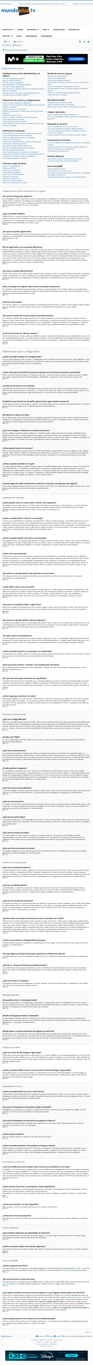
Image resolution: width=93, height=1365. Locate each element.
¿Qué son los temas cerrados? (12, 180)
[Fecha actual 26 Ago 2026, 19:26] (89, 50)
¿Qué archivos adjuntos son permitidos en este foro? (64, 159)
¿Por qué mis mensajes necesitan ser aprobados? (18, 156)
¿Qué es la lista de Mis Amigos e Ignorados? (62, 115)
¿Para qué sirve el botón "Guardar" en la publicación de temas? (23, 154)
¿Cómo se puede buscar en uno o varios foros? (63, 126)
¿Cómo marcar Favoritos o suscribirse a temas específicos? (67, 147)
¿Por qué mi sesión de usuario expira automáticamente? (21, 93)
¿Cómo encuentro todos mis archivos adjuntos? (63, 161)
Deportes (31, 29)
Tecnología (59, 29)
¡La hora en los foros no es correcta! (14, 109)
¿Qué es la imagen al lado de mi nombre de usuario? (19, 117)
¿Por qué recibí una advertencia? (13, 150)
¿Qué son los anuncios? (10, 176)
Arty (42, 1342)
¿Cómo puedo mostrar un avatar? (13, 119)
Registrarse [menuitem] (89, 42)
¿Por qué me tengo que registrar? (13, 78)
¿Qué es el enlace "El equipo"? (57, 95)
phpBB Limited (80, 1268)
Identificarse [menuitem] (84, 42)
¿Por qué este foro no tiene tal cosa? (59, 171)
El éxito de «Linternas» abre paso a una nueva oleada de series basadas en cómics (33, 4)
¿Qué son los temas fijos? (11, 178)
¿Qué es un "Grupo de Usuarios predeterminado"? (63, 93)
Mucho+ (6, 36)
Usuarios (19, 42)
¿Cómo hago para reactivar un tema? (14, 158)
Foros (8, 42)
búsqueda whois (74, 1297)
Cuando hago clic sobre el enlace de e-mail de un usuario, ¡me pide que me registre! (22, 124)
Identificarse (8, 45)
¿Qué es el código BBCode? (11, 166)
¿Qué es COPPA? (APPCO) (11, 80)
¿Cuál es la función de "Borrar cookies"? (15, 95)
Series (20, 29)
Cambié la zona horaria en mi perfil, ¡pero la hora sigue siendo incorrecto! (22, 112)
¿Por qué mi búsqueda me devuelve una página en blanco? (66, 131)
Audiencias (73, 29)
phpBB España (53, 1344)
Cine (44, 29)
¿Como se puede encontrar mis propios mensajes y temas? (67, 135)
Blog (19, 36)
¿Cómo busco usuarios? (55, 133)
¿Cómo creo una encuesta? (11, 140)
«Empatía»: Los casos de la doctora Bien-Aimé (77, 4)
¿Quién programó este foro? (56, 169)
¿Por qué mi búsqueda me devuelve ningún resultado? (65, 129)
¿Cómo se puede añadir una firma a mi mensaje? (18, 137)
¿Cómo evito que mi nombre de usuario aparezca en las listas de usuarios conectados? (23, 106)
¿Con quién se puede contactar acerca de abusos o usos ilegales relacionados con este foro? (68, 174)
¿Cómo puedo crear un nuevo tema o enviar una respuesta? (22, 133)
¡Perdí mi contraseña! (9, 91)
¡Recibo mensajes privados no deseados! (61, 105)
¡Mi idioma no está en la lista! (12, 115)
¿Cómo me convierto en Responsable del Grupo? (63, 86)
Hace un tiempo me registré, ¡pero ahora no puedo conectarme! (23, 89)
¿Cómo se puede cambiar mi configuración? (16, 103)
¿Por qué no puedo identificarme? (13, 87)
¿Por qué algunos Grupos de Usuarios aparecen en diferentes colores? (67, 89)
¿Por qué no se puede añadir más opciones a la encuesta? (21, 142)
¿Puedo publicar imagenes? (11, 172)
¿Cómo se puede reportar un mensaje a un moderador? (20, 152)
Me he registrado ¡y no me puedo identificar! (16, 85)
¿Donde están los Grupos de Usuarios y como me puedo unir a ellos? (68, 83)
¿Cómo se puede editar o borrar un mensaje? (17, 135)
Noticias (6, 29)
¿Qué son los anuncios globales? (13, 174)
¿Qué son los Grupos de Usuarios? (59, 80)
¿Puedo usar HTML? (9, 168)
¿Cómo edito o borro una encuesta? (14, 144)
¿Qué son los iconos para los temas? (14, 182)
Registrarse (18, 45)
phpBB (50, 422)
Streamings (46, 36)
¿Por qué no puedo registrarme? (13, 82)
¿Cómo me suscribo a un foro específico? (61, 149)
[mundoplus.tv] (18, 11)
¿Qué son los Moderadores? (56, 78)
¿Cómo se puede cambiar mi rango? (14, 121)
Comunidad (31, 36)
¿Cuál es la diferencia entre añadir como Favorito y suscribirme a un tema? (68, 144)
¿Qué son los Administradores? (57, 76)
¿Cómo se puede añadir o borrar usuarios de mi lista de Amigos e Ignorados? (68, 118)
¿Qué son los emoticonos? (11, 170)
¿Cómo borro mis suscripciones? (58, 151)
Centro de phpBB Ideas (10, 1284)
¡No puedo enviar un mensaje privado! (59, 102)
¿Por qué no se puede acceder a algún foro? (17, 146)
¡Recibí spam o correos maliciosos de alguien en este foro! (66, 107)
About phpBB (70, 1270)
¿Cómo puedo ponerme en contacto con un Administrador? (66, 177)
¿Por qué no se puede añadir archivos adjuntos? (18, 148)
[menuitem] (80, 41)
